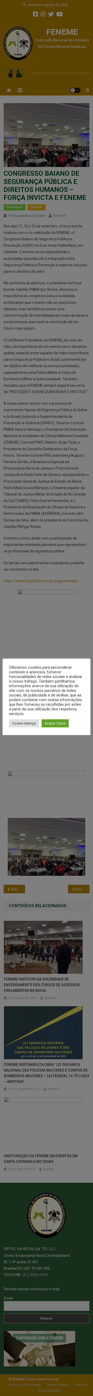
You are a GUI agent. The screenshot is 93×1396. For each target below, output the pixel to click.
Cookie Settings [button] (24, 723)
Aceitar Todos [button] (55, 723)
